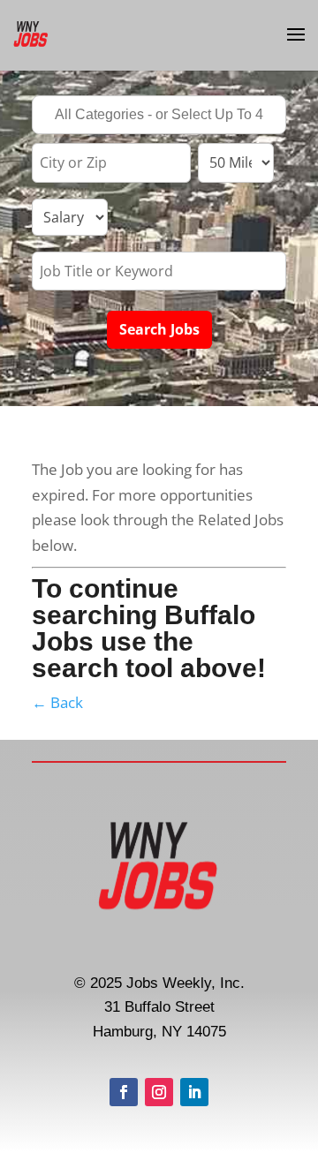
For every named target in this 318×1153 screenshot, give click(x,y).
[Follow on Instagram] (159, 1092)
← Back (57, 702)
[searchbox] (159, 116)
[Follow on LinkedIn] (194, 1092)
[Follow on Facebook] (124, 1092)
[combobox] (159, 114)
